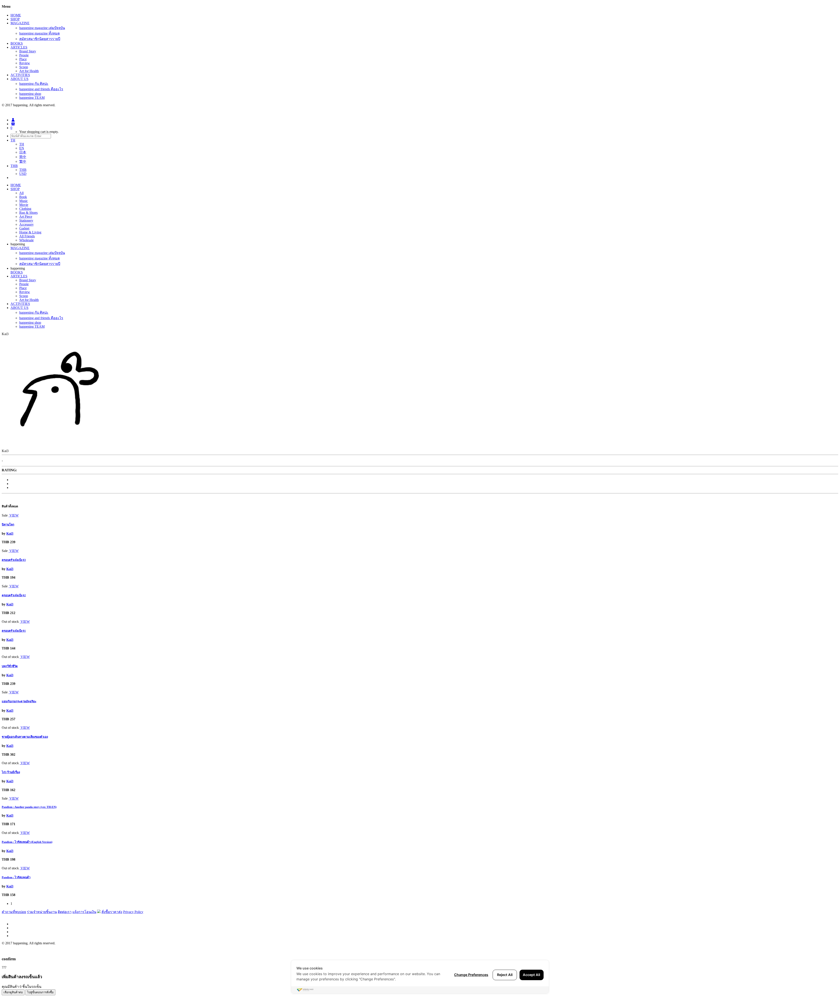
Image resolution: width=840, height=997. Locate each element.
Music (23, 201)
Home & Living (30, 232)
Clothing (25, 209)
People (24, 55)
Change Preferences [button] (471, 975)
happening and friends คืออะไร (41, 89)
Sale (5, 515)
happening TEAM (32, 97)
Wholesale (26, 240)
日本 (22, 152)
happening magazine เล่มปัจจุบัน (42, 28)
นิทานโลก (8, 524)
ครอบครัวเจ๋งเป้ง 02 (14, 595)
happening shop (30, 94)
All (21, 193)
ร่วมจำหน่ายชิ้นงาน (42, 912)
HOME (15, 15)
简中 (22, 157)
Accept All (531, 975)
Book (23, 197)
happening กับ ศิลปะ (33, 83)
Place (23, 59)
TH (21, 144)
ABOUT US (19, 79)
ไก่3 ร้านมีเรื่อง (11, 772)
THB (22, 170)
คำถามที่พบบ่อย (14, 912)
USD (22, 174)
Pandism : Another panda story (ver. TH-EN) (29, 807)
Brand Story (27, 51)
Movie (23, 205)
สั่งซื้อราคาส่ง (112, 912)
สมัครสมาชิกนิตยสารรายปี (39, 39)
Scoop (23, 67)
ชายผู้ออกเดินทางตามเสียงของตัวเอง (25, 736)
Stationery (26, 220)
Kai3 (9, 533)
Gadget (24, 228)
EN (21, 148)
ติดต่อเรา (65, 912)
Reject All (505, 975)
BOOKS (16, 43)
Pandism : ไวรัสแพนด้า (16, 877)
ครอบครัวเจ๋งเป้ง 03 (14, 560)
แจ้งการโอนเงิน (84, 912)
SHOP (15, 19)
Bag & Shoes (28, 212)
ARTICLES (18, 47)
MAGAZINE (20, 23)
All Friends (27, 236)
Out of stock (10, 621)
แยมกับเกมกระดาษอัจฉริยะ (19, 701)
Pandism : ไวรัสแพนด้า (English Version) (27, 842)
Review (24, 63)
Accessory (26, 224)
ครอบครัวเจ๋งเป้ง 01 (14, 630)
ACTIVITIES (20, 75)
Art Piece (25, 216)
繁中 (22, 161)
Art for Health (29, 71)
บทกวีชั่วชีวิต (10, 666)
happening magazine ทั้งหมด (39, 33)
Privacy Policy (133, 912)
